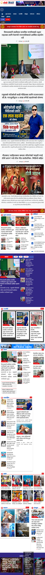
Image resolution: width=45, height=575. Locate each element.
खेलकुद (24, 14)
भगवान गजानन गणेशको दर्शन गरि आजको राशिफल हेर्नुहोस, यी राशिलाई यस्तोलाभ (37, 269)
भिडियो (2, 17)
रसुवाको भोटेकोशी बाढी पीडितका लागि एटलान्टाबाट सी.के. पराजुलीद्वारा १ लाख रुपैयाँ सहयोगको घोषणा (22, 111)
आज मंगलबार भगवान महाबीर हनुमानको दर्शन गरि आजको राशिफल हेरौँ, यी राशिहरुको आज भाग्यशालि (37, 260)
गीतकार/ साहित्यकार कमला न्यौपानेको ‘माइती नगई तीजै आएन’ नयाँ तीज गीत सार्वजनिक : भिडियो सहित (22, 183)
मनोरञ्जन (31, 14)
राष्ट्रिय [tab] (21, 289)
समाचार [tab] (6, 289)
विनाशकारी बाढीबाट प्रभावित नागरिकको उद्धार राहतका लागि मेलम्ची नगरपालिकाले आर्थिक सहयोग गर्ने (22, 39)
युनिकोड (7, 17)
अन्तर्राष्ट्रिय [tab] (26, 289)
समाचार (14, 14)
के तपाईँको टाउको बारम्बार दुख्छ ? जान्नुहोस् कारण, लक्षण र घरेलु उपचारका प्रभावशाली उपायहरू (22, 565)
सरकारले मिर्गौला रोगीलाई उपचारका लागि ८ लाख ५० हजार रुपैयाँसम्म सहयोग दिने (8, 565)
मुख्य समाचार (8, 14)
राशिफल (36, 14)
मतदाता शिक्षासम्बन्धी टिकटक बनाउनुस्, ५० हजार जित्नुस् (38, 252)
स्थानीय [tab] (16, 289)
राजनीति (19, 14)
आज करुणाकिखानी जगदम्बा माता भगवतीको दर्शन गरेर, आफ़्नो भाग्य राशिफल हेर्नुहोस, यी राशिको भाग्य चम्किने (38, 278)
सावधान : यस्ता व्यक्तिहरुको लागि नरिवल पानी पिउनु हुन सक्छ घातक (7, 549)
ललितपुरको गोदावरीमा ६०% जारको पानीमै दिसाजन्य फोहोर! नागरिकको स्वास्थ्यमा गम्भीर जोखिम (22, 547)
